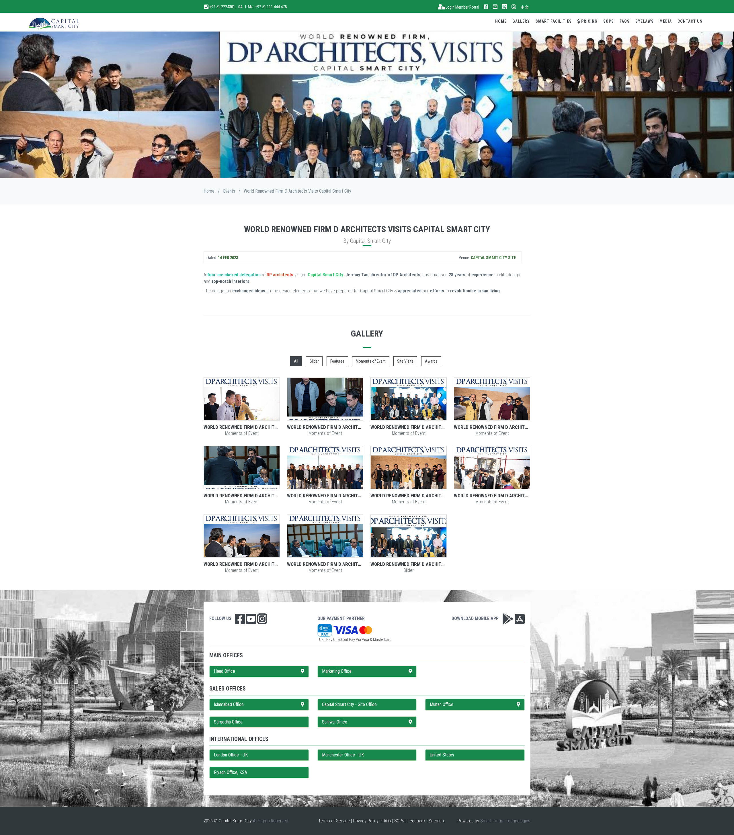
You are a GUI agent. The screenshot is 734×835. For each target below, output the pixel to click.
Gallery (521, 21)
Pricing (589, 21)
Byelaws (644, 21)
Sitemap (436, 821)
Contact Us (690, 21)
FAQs (625, 21)
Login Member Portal (462, 7)
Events (229, 191)
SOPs (608, 21)
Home (501, 21)
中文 (525, 7)
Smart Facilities (554, 21)
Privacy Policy (365, 821)
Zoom (241, 399)
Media (665, 21)
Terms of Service (334, 821)
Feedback (416, 821)
